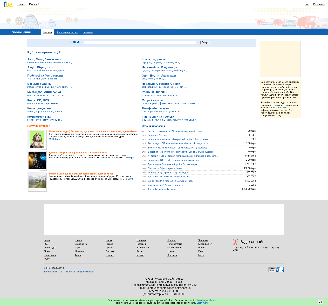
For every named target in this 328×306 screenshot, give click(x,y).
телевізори (51, 70)
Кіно (200, 251)
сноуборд (153, 103)
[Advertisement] (280, 59)
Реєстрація (319, 4)
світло (65, 87)
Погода (109, 244)
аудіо (35, 70)
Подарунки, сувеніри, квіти (161, 83)
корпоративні (148, 87)
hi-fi (29, 70)
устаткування (189, 119)
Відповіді (172, 255)
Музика (140, 255)
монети (58, 111)
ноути (38, 119)
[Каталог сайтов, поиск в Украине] (276, 268)
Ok (320, 302)
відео (42, 70)
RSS (46, 244)
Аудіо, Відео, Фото (40, 67)
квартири (155, 70)
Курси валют (205, 244)
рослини (167, 95)
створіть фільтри (277, 107)
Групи (201, 255)
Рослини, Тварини (154, 92)
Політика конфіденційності (80, 271)
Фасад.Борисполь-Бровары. (162, 189)
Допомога (88, 32)
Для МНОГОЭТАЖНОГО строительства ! (169, 176)
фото (61, 70)
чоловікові (168, 87)
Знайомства (142, 247)
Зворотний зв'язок (53, 271)
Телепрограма (174, 244)
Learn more (202, 303)
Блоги (201, 247)
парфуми (146, 62)
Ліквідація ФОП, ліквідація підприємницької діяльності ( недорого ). (183, 156)
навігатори (147, 111)
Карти (139, 251)
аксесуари (156, 95)
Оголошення (81, 244)
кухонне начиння (45, 87)
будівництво (180, 70)
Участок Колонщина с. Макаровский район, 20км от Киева (81, 173)
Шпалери (79, 251)
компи (30, 119)
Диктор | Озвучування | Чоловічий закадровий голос (78, 152)
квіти (181, 87)
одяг (144, 78)
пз (59, 119)
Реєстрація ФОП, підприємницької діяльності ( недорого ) (178, 143)
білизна (159, 78)
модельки (48, 111)
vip (176, 87)
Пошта (47, 240)
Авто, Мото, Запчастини (44, 59)
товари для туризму (184, 103)
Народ (78, 247)
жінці (158, 87)
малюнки (41, 95)
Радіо (47, 258)
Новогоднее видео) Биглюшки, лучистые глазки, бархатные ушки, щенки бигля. (93, 131)
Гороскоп (141, 244)
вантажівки (33, 62)
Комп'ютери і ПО (39, 116)
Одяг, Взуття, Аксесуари (159, 75)
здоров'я (157, 62)
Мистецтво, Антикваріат (44, 92)
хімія (38, 78)
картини (31, 95)
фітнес (163, 103)
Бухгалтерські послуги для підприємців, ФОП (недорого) (177, 147)
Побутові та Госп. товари (45, 75)
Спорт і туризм (152, 100)
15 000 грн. (54, 139)
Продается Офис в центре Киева (165, 168)
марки (39, 111)
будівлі (145, 70)
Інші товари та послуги (158, 116)
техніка (31, 78)
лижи (144, 103)
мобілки (158, 111)
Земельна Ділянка (157, 135)
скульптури (53, 95)
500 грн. (130, 157)
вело (170, 103)
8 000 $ (129, 179)
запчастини (46, 62)
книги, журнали (35, 103)
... (74, 62)
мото (68, 62)
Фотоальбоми (174, 247)
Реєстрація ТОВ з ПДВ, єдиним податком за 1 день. (175, 160)
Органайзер (50, 255)
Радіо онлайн (252, 241)
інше (62, 95)
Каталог (171, 240)
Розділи (33, 4)
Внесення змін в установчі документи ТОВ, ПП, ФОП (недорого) (181, 152)
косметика (168, 62)
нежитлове (166, 70)
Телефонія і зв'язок (155, 108)
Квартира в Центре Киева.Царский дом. (168, 172)
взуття (150, 78)
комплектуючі (49, 119)
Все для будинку (39, 83)
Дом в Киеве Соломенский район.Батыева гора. (172, 164)
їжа (143, 119)
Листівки (110, 251)
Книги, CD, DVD (38, 100)
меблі (58, 87)
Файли (78, 255)
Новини (171, 251)
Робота (78, 240)
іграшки (31, 87)
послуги (177, 119)
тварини (146, 95)
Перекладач (50, 247)
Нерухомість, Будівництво (160, 67)
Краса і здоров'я (153, 59)
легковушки (59, 62)
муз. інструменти (155, 119)
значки (30, 111)
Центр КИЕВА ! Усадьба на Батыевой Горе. (170, 181)
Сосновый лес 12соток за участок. (166, 185)
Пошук (109, 240)
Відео (47, 251)
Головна (21, 4)
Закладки (203, 240)
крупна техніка (49, 78)
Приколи (110, 247)
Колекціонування (39, 108)
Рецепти (110, 255)
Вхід (307, 4)
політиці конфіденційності (202, 300)
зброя (168, 119)
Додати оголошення (67, 32)
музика (54, 103)
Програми (141, 240)
